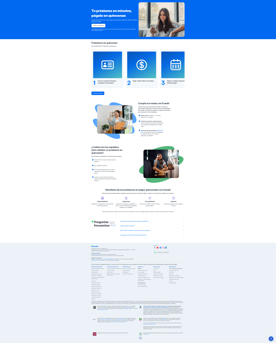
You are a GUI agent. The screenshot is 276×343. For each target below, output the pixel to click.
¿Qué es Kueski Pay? (142, 270)
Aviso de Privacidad (158, 275)
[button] (271, 339)
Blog (155, 270)
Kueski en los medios (158, 273)
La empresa (156, 268)
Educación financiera (173, 270)
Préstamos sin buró (95, 284)
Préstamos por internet (96, 293)
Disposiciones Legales (159, 277)
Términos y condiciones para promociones (97, 278)
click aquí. (147, 334)
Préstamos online (95, 290)
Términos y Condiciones (105, 319)
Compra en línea (141, 275)
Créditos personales (96, 297)
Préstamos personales (96, 286)
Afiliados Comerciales (174, 279)
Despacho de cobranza (174, 275)
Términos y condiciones (96, 275)
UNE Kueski (171, 272)
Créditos (93, 298)
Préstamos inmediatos (96, 288)
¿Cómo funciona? (95, 270)
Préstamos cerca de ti (96, 295)
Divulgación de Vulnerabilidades (176, 277)
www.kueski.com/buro (103, 309)
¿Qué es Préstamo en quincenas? (114, 268)
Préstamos (93, 281)
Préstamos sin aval (95, 291)
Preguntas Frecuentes (96, 273)
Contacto (171, 273)
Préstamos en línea (95, 282)
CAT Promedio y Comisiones (175, 268)
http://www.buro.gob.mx (128, 308)
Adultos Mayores (173, 282)
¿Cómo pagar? (94, 272)
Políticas (171, 281)
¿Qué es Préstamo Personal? (97, 268)
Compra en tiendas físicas (144, 277)
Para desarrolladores (142, 286)
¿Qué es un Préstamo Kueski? (129, 268)
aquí (114, 225)
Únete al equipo (157, 272)
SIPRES (164, 319)
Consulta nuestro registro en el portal (119, 321)
